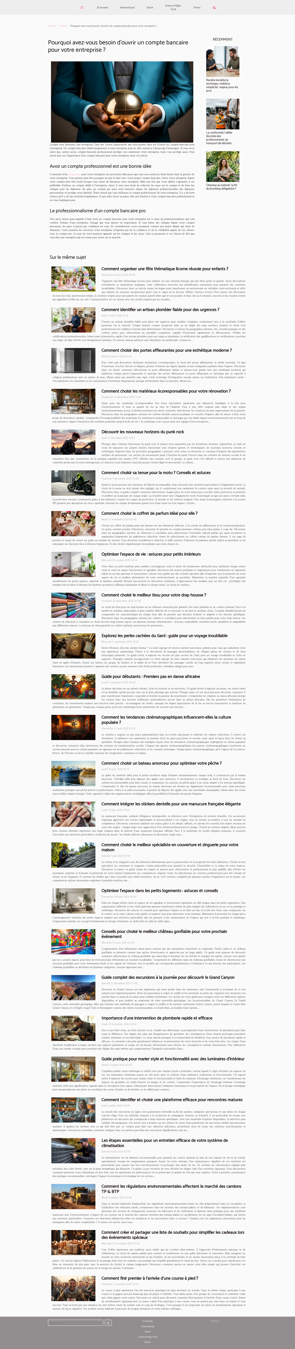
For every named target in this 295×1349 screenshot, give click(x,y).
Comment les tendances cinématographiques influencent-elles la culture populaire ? (166, 720)
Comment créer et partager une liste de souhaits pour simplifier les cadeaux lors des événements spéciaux (173, 1235)
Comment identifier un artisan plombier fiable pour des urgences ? (160, 309)
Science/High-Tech (173, 7)
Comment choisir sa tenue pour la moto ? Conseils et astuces (156, 472)
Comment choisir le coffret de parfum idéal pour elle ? (150, 513)
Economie (102, 7)
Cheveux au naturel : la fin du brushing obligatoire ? (221, 187)
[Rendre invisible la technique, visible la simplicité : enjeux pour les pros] (222, 61)
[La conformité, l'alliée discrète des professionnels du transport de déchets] (222, 113)
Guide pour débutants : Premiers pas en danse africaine (151, 676)
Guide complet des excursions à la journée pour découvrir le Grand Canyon (168, 977)
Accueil (52, 26)
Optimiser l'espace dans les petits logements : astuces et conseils (160, 890)
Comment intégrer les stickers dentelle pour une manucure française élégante (171, 804)
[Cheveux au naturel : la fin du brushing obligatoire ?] (222, 166)
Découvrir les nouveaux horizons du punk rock (143, 431)
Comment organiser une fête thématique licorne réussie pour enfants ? (165, 268)
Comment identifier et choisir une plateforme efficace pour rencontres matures (172, 1099)
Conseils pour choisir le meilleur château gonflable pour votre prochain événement (164, 934)
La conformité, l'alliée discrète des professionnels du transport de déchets (219, 138)
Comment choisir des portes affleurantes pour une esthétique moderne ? (167, 350)
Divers (197, 7)
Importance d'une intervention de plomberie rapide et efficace (157, 1018)
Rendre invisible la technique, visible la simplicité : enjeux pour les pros (222, 85)
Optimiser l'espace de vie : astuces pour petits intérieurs (151, 554)
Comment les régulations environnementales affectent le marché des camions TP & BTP (171, 1189)
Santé (150, 7)
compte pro (74, 174)
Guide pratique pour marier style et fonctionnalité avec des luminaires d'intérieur (173, 1059)
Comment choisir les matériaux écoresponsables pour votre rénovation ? (166, 391)
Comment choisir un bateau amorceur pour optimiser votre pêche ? (162, 763)
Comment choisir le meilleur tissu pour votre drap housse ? (154, 595)
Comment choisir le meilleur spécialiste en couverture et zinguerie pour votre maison (170, 847)
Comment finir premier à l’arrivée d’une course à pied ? (150, 1278)
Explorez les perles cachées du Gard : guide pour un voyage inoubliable (165, 635)
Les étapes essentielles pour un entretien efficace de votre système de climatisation (165, 1143)
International (127, 7)
